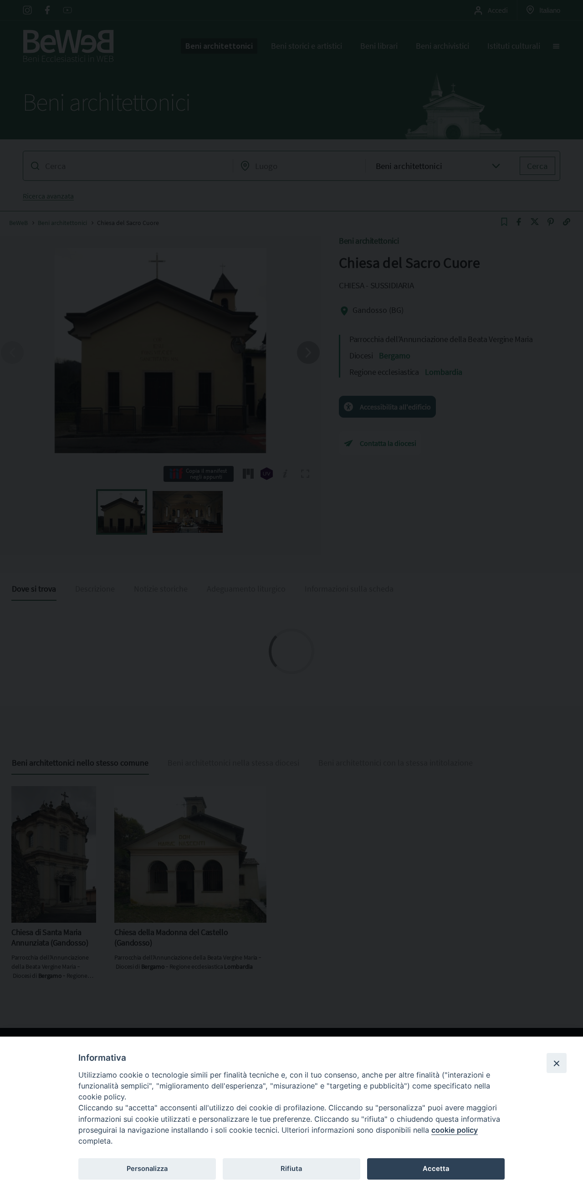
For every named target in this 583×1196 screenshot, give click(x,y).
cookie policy (454, 1130)
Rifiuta (291, 1169)
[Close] (557, 1063)
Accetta (436, 1169)
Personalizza (147, 1169)
